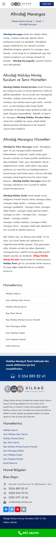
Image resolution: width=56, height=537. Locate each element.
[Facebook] (6, 509)
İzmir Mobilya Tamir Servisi (18, 300)
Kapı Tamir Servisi (14, 313)
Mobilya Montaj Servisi (16, 306)
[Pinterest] (17, 509)
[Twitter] (12, 509)
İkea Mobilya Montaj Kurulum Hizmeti (23, 319)
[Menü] (3, 4)
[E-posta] (23, 509)
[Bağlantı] (21, 4)
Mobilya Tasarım (13, 293)
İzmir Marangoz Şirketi (16, 326)
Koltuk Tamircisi (13, 345)
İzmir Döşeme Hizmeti (16, 339)
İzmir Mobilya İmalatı (15, 332)
